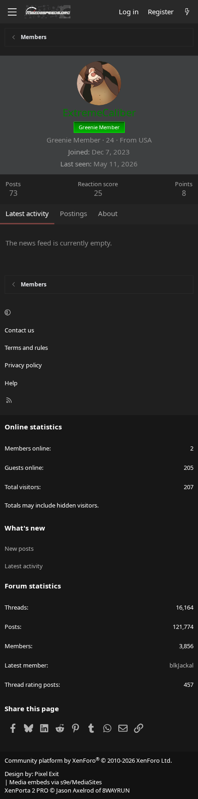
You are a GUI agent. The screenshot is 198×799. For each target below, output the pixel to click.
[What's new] (187, 11)
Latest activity (24, 566)
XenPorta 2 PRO (26, 790)
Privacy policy (23, 365)
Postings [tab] (73, 213)
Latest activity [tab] (27, 213)
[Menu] (12, 12)
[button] (98, 312)
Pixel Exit (47, 774)
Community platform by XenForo (88, 760)
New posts (19, 548)
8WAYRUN (116, 790)
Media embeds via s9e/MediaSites (55, 782)
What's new (25, 527)
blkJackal (181, 665)
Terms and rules (26, 347)
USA (145, 139)
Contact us (19, 330)
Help (11, 383)
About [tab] (107, 213)
